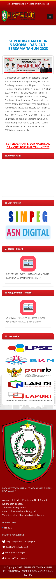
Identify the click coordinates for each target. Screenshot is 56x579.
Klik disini (8, 527)
